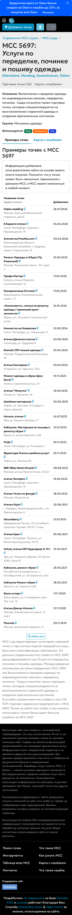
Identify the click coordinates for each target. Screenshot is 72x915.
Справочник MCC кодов (20, 38)
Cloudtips (10, 887)
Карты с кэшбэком (48, 84)
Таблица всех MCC (16, 863)
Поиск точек (12, 848)
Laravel (22, 902)
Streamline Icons (30, 907)
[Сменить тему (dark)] (51, 27)
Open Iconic (54, 907)
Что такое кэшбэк (52, 870)
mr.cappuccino (33, 898)
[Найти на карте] (25, 209)
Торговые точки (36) (17, 84)
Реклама (48, 12)
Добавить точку (20, 27)
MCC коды (50, 38)
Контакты (10, 870)
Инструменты (13, 855)
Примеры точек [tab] (16, 140)
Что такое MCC (50, 848)
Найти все (37, 636)
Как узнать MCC (50, 855)
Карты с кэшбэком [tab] (48, 140)
